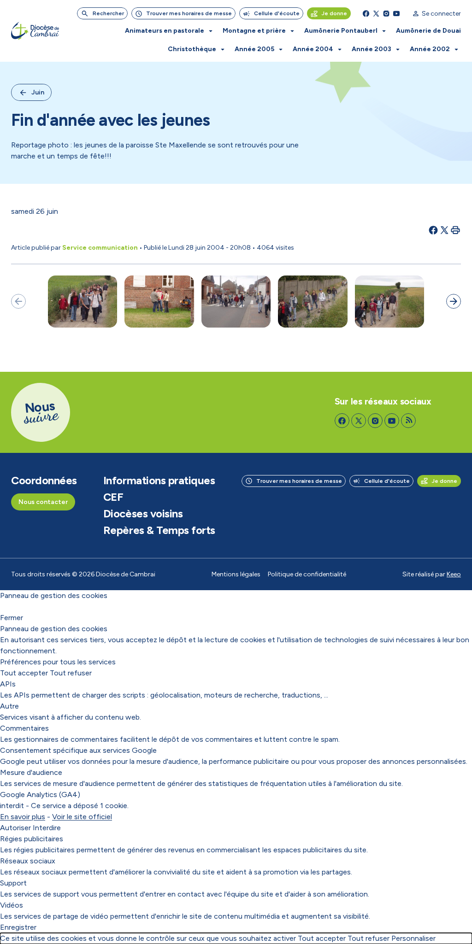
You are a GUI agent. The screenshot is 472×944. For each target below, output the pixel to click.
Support (13, 883)
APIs (8, 684)
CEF (113, 497)
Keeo (454, 574)
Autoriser (15, 827)
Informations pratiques (159, 480)
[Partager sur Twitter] (444, 229)
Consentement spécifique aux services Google (78, 750)
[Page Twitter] (376, 13)
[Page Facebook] (366, 13)
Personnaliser (413, 938)
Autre (9, 706)
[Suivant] (453, 301)
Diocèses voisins (143, 513)
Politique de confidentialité (307, 574)
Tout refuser (71, 672)
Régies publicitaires (31, 838)
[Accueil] (35, 31)
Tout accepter (24, 672)
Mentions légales (236, 574)
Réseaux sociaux (27, 860)
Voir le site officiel (82, 816)
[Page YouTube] (396, 13)
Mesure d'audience (31, 772)
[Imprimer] (455, 229)
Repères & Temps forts (159, 530)
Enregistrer (18, 927)
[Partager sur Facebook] (433, 229)
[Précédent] (18, 301)
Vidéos (11, 905)
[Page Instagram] (386, 13)
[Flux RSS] (408, 420)
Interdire (47, 827)
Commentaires (24, 728)
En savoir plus (22, 816)
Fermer (11, 617)
